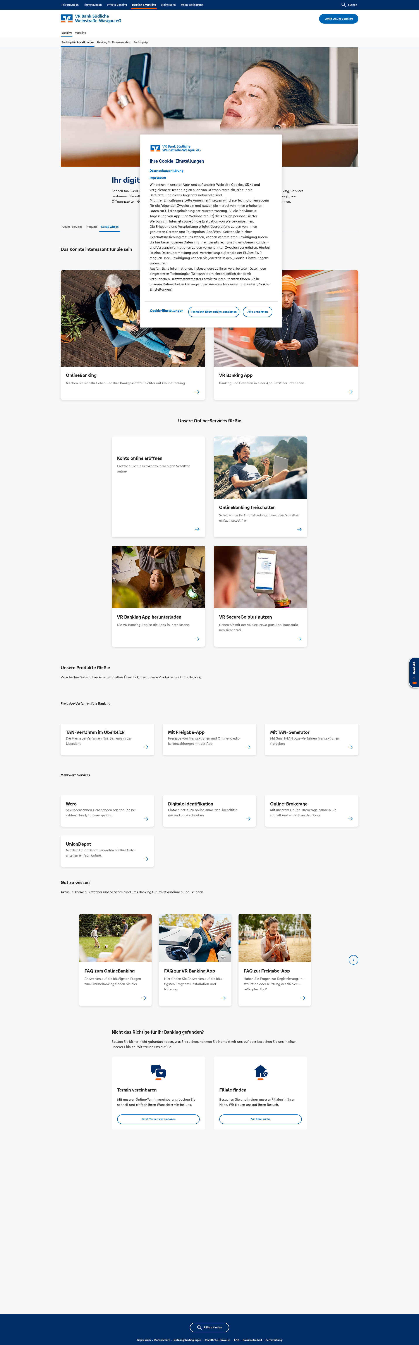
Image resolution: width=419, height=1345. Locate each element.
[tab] (66, 32)
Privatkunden (70, 5)
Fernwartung (274, 1340)
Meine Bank (168, 5)
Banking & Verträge (144, 5)
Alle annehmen (257, 312)
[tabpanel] (115, 960)
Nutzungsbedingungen (187, 1340)
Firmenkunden (93, 5)
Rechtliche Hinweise (217, 1340)
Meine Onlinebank (192, 5)
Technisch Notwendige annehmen (214, 312)
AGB (236, 1340)
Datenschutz (162, 1340)
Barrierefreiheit (252, 1340)
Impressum (144, 1340)
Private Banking (117, 5)
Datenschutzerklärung (166, 171)
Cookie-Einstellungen (166, 311)
